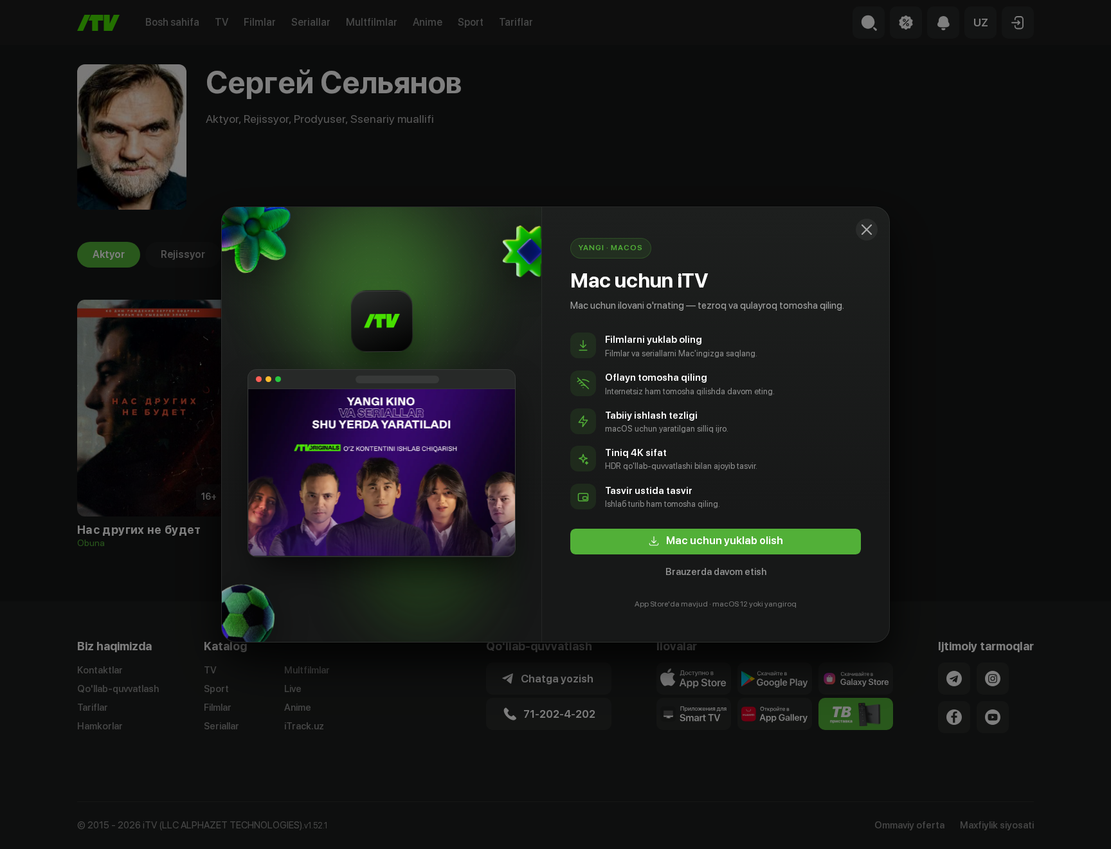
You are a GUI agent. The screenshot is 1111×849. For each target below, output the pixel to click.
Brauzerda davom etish (715, 572)
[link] (715, 541)
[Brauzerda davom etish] (867, 230)
